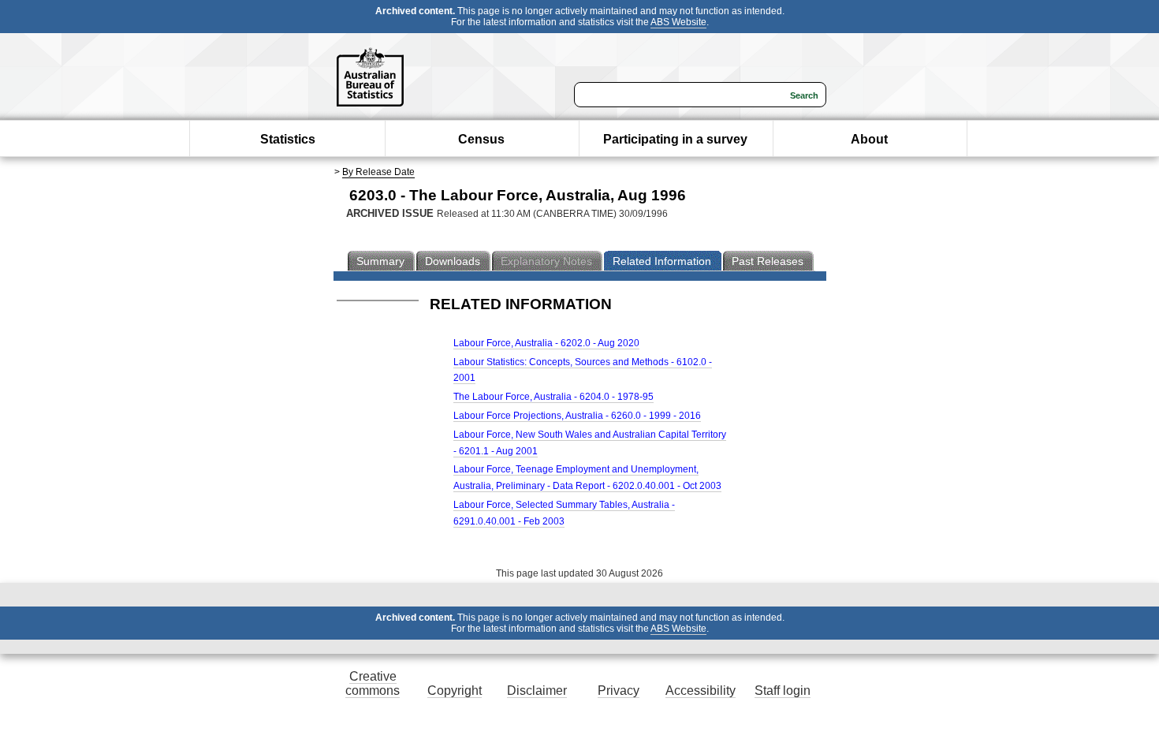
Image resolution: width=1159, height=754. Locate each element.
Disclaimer (537, 690)
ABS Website (678, 22)
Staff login (783, 690)
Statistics (287, 139)
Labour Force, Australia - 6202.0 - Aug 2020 (546, 343)
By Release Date (378, 171)
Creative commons (372, 683)
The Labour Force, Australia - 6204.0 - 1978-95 (553, 396)
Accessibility (700, 690)
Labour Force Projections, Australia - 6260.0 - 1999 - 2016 (577, 415)
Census (481, 139)
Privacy (618, 690)
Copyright (454, 690)
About (869, 139)
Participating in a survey (675, 139)
